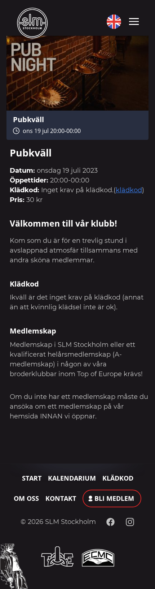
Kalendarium (72, 478)
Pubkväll (28, 119)
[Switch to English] (112, 21)
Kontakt (60, 498)
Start (31, 478)
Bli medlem (114, 498)
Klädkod (117, 478)
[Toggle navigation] (134, 21)
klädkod (129, 190)
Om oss (26, 498)
